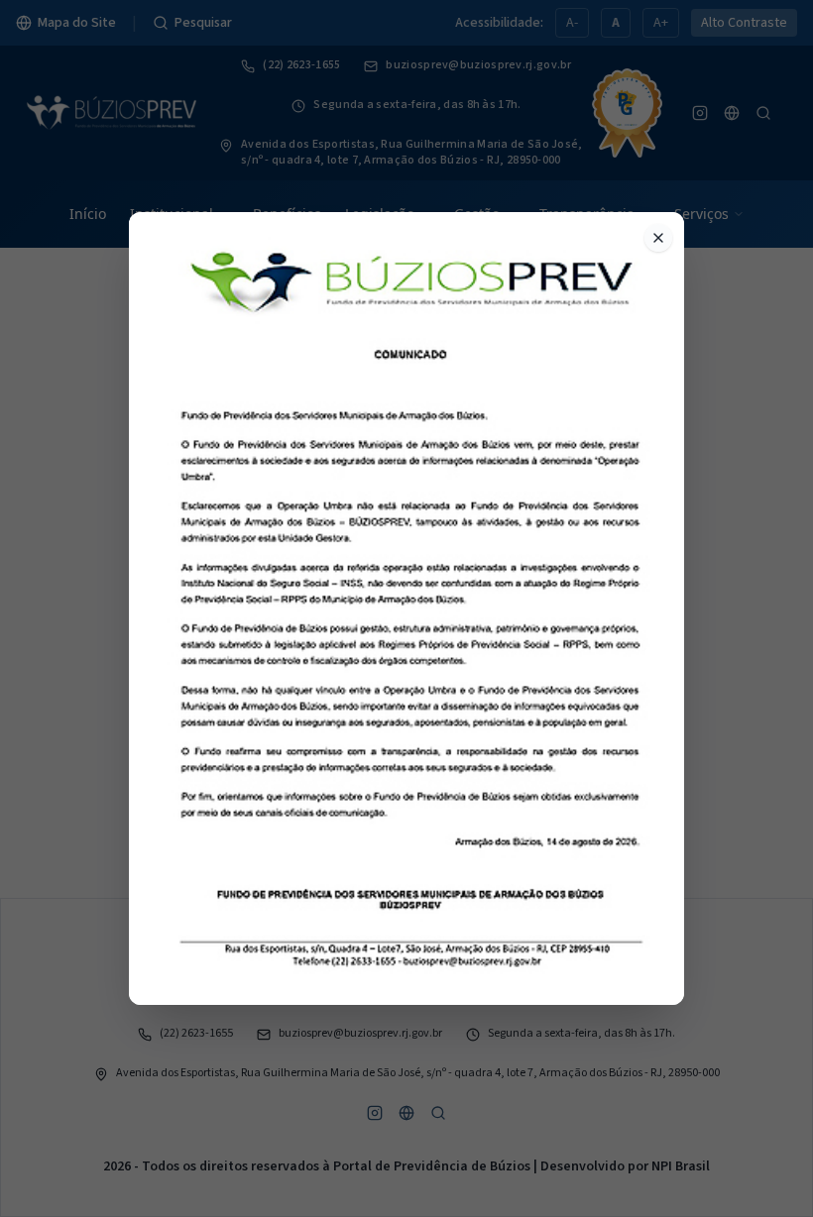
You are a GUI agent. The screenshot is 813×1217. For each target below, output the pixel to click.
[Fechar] (658, 238)
